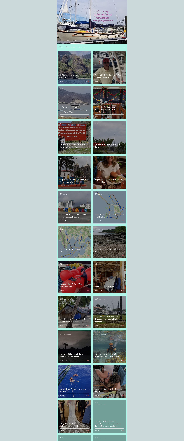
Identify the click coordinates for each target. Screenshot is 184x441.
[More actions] (88, 54)
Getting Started (70, 47)
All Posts (60, 47)
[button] (124, 47)
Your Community (82, 47)
